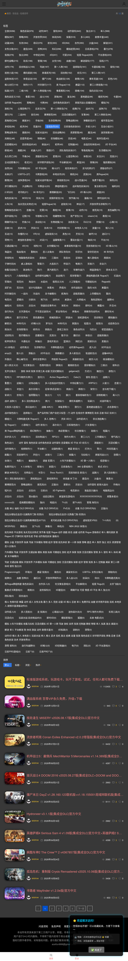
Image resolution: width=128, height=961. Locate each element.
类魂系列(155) (49, 72)
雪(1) (99, 448)
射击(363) (52, 42)
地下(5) (44, 299)
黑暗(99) (58, 96)
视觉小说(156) (11, 72)
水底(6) (44, 281)
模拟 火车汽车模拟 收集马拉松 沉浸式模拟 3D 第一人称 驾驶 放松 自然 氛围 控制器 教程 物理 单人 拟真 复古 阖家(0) (61, 623)
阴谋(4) (69, 317)
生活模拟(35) (105, 150)
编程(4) (8, 305)
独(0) (42, 502)
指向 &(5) (92, 287)
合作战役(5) (76, 287)
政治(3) (8, 329)
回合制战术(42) (29, 144)
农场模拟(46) (57, 138)
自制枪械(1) (102, 394)
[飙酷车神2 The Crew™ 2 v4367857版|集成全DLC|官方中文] (15, 855)
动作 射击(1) (41, 424)
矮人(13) (110, 227)
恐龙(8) (67, 257)
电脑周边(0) (108, 490)
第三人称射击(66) (102, 114)
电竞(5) (8, 299)
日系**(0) (30, 651)
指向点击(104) (96, 90)
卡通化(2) (25, 341)
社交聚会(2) (28, 365)
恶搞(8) (43, 257)
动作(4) (56, 299)
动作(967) (43, 30)
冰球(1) (48, 454)
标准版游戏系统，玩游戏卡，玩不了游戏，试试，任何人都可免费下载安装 (75, 679)
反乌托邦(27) (88, 168)
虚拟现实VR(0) (90, 520)
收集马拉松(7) (11, 269)
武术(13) (22, 227)
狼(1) (68, 394)
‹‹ (38, 908)
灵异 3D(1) (66, 418)
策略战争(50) (11, 132)
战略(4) (8, 317)
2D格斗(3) (35, 323)
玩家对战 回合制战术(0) (30, 617)
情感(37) (50, 150)
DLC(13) (87, 221)
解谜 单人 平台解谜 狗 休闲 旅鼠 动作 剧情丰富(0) (29, 629)
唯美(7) (79, 263)
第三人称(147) (98, 72)
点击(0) (20, 490)
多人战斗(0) (72, 577)
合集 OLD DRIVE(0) (48, 508)
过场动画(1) (34, 383)
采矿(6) (8, 287)
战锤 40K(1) (47, 406)
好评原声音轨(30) (46, 162)
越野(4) (110, 299)
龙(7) (66, 269)
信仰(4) (20, 305)
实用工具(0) (114, 611)
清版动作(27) (106, 168)
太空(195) (56, 60)
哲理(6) (8, 281)
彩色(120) (112, 78)
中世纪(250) (39, 54)
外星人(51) (91, 126)
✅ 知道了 (96, 950)
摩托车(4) (109, 311)
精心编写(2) (22, 359)
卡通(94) (117, 96)
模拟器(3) (112, 317)
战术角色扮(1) (11, 412)
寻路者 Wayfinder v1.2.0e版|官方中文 (51, 890)
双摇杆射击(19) (56, 198)
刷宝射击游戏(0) (67, 496)
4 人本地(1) (26, 466)
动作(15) (83, 209)
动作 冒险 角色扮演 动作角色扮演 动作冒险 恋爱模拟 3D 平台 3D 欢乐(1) (54, 442)
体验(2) (88, 335)
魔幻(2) (76, 335)
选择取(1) (27, 412)
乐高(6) (117, 275)
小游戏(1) (25, 424)
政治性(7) (27, 269)
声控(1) (36, 454)
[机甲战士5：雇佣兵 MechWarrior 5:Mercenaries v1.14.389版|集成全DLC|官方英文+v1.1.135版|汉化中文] (15, 759)
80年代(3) (62, 323)
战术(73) (90, 108)
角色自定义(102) (12, 96)
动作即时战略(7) (43, 275)
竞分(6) (20, 287)
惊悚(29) (94, 162)
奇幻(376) (37, 42)
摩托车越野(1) (75, 400)
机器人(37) (36, 150)
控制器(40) (73, 144)
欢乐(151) (81, 72)
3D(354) (66, 42)
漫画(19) (88, 198)
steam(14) (93, 215)
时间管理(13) (63, 227)
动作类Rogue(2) (76, 347)
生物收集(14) (57, 221)
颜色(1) (112, 371)
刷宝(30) (81, 162)
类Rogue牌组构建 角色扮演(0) (19, 583)
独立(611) (90, 30)
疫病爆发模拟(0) (27, 502)
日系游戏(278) (91, 48)
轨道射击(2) (91, 353)
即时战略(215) (11, 60)
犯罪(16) (44, 209)
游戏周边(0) (36, 478)
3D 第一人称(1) (87, 460)
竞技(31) (114, 156)
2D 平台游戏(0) (103, 645)
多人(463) (85, 36)
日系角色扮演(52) (72, 126)
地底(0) (53, 502)
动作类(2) (24, 347)
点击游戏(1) (112, 406)
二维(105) (23, 90)
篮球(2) (67, 341)
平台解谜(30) (65, 162)
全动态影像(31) (12, 162)
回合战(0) (23, 595)
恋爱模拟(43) (11, 144)
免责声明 (56, 926)
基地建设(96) (86, 96)
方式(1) (88, 371)
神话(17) (80, 204)
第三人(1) (85, 436)
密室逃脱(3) (107, 329)
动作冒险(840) (74, 30)
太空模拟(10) (53, 245)
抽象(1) (49, 430)
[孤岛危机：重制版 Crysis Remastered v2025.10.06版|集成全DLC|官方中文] (15, 874)
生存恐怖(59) (54, 120)
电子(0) (75, 645)
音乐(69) (35, 114)
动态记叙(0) (48, 496)
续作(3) (36, 329)
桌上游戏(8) (26, 263)
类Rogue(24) (102, 174)
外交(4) (112, 305)
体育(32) (88, 156)
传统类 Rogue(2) (59, 359)
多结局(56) (10, 126)
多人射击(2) (74, 353)
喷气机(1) (115, 436)
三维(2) (103, 365)
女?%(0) (36, 526)
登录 (77, 958)
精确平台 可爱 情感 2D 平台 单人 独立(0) (90, 589)
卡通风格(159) (98, 66)
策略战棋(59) (72, 120)
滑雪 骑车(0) (10, 645)
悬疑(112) (79, 84)
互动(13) (9, 233)
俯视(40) (9, 150)
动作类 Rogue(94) (13, 102)
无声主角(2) (10, 371)
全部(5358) (10, 30)
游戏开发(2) (52, 341)
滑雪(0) (88, 629)
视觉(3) (99, 323)
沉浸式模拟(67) (69, 114)
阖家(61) (26, 120)
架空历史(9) (93, 251)
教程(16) (57, 209)
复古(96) (71, 96)
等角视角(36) (87, 150)
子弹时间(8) (10, 263)
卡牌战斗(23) (44, 186)
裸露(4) (100, 305)
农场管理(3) (22, 329)
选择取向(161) (79, 66)
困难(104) (79, 90)
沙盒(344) (93, 42)
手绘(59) (39, 120)
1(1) (59, 394)
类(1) (47, 400)
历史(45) (72, 138)
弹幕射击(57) (90, 120)
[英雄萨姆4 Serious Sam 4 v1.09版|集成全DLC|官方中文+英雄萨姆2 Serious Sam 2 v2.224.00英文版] (15, 836)
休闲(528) (56, 36)
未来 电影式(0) (97, 617)
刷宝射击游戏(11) (26, 239)
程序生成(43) (103, 138)
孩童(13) (96, 227)
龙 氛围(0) (42, 611)
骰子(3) (64, 335)
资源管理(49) (76, 132)
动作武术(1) (82, 418)
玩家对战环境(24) (43, 180)
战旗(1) (95, 472)
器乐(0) (37, 577)
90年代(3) (21, 323)
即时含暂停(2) (39, 359)
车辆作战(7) (78, 269)
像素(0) (109, 478)
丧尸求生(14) (76, 215)
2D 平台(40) (111, 144)
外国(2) (8, 359)
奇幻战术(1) (30, 406)
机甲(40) (59, 144)
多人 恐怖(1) (50, 418)
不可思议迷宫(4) (43, 311)
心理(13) (114, 221)
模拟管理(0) (66, 617)
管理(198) (42, 60)
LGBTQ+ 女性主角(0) (92, 571)
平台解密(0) (81, 583)
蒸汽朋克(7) (52, 269)
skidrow (35, 686)
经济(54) (24, 126)
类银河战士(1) (101, 454)
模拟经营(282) (73, 48)
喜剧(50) (26, 132)
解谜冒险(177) (87, 60)
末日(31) (101, 156)
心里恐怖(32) (72, 156)
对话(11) (44, 239)
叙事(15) (70, 209)
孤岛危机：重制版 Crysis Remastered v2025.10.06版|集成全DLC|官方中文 (75, 871)
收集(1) (72, 454)
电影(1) (20, 460)
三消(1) (60, 454)
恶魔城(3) (39, 335)
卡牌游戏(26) (41, 174)
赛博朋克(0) (10, 484)
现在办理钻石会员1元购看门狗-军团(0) (67, 514)
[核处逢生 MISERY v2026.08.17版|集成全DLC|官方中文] (15, 721)
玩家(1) (91, 400)
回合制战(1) (41, 436)
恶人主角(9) (48, 251)
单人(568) (105, 30)
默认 (7, 664)
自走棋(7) (60, 275)
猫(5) (108, 293)
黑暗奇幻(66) (11, 120)
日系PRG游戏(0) (12, 651)
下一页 (81, 908)
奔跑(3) (48, 329)
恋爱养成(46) (26, 138)
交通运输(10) (11, 245)
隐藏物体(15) (59, 215)
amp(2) (8, 353)
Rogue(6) (106, 281)
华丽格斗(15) (41, 215)
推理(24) (9, 180)
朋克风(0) (41, 484)
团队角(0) (9, 595)
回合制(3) (98, 317)
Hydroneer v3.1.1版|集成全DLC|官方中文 (54, 813)
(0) (117, 520)
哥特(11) (9, 239)
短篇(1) (106, 430)
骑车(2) (115, 365)
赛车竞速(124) (96, 78)
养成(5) (62, 287)
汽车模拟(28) (24, 168)
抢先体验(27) (71, 168)
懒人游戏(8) (93, 257)
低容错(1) (104, 460)
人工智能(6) (74, 281)
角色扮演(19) (11, 198)
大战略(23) (27, 186)
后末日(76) (40, 108)
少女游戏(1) (90, 424)
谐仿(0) (57, 571)
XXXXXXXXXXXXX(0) (91, 496)
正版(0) (55, 484)
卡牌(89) (44, 102)
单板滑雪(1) (63, 406)
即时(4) (88, 305)
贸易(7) (91, 263)
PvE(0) (66, 508)
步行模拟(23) (11, 186)
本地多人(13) (81, 227)
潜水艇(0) (33, 496)
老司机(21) (23, 192)
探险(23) (114, 180)
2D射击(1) (25, 436)
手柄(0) (116, 484)
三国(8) (55, 257)
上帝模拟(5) (95, 293)
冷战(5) (36, 293)
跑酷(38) (22, 150)
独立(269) (23, 54)
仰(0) (97, 577)
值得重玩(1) (34, 394)
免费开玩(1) (10, 466)
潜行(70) (9, 114)
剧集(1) (8, 454)
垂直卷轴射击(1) (83, 394)
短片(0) (8, 490)
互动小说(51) (107, 126)
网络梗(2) (59, 353)
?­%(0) (65, 502)
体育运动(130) (30, 78)
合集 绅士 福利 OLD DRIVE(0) (19, 508)
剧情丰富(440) (101, 36)
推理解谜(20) (56, 192)
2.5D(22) (9, 192)
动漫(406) (9, 42)
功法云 (15, 13)
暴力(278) (108, 48)
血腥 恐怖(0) (22, 577)
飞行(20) (71, 192)
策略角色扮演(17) (13, 209)
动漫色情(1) (57, 448)
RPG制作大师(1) (24, 377)
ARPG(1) (92, 383)
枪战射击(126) (63, 78)
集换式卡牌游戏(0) (13, 589)
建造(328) (27, 48)
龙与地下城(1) (109, 388)
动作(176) (9, 66)
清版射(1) (98, 442)
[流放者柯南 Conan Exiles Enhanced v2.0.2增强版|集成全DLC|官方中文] (15, 740)
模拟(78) (105, 102)
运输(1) (20, 383)
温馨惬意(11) (59, 239)
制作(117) (27, 84)
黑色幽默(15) (114, 209)
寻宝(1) (20, 388)
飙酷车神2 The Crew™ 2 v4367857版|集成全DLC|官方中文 (66, 852)
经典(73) (76, 108)
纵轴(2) (38, 341)
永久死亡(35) (11, 156)
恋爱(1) (117, 383)
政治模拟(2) (108, 359)
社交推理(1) (80, 430)
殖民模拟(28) (109, 162)
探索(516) (71, 36)
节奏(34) (26, 156)
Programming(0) (12, 571)
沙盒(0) (97, 478)
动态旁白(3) (113, 323)
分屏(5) (32, 299)
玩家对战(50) (41, 132)
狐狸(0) (81, 617)
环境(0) (28, 571)
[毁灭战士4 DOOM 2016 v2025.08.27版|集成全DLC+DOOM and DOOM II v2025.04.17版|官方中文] (15, 778)
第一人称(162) (61, 66)
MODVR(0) (10, 526)
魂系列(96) (103, 96)
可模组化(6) (90, 281)
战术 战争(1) (10, 400)
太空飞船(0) (115, 583)
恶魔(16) (30, 209)
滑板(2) (31, 353)
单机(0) (60, 526)
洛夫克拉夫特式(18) (27, 204)
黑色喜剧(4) (38, 317)
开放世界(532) (40, 36)
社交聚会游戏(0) (62, 583)
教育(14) (107, 215)
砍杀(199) (27, 60)
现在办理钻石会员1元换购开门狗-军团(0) (24, 514)
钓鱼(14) (26, 221)
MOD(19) (26, 198)
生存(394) (23, 42)
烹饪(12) (80, 233)
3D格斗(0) (45, 645)
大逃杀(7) (53, 263)
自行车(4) (9, 311)
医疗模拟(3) (24, 335)
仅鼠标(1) (59, 400)
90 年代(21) (38, 192)
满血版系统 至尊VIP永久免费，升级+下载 (54, 698)
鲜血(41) (46, 144)
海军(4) (64, 305)
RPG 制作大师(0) (95, 611)
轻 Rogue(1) (10, 424)
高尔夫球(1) (34, 388)
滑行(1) (77, 406)
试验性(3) (9, 335)
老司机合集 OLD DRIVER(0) (64, 520)
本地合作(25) (59, 174)
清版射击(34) (41, 156)
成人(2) (92, 347)
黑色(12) (66, 233)
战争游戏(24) (24, 180)
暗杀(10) (92, 239)
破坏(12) (93, 233)
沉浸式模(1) (114, 442)
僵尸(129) (46, 78)
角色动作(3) (78, 329)
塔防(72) (116, 108)
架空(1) (93, 388)
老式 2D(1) (103, 466)
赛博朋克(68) (50, 114)
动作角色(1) (10, 448)
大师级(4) (81, 299)
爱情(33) (57, 156)
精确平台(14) (11, 221)
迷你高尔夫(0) (75, 611)
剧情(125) (79, 78)
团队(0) (87, 645)
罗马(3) (49, 323)
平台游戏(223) (105, 54)
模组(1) (8, 418)
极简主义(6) (58, 281)
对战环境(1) (105, 400)
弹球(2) (59, 365)
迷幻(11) (106, 233)
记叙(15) (26, 215)
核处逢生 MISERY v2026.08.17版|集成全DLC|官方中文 (63, 718)
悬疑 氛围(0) (43, 571)
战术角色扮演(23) (80, 186)
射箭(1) (52, 466)
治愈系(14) (73, 221)
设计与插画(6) (35, 287)
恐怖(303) (42, 48)
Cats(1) (77, 377)
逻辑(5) (20, 299)
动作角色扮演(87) (61, 102)
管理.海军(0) (93, 502)
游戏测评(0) (52, 478)
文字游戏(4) (24, 311)
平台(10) (105, 239)
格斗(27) (56, 168)
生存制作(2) (39, 347)
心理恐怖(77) (24, 108)
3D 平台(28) (41, 168)
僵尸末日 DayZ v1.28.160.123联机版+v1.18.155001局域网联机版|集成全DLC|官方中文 (75, 794)
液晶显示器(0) (91, 490)
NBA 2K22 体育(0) (78, 526)
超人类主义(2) (11, 365)
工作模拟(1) (100, 436)
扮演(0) (86, 577)
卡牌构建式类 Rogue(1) (28, 418)
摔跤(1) (81, 388)
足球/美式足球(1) (53, 388)
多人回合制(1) (110, 472)
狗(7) (39, 269)
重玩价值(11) (76, 239)
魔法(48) (92, 132)
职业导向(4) (61, 311)
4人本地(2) (10, 347)
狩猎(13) (100, 221)
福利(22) (116, 186)
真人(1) (116, 394)
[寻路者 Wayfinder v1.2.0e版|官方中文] (15, 893)
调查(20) (101, 192)
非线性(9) (9, 257)
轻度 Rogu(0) (98, 583)
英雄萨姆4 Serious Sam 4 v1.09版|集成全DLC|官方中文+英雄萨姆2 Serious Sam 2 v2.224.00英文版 (75, 833)
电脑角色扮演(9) (26, 257)
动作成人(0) (10, 611)
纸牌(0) (8, 577)
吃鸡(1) (8, 377)
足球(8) (79, 257)
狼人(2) (19, 353)
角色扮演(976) (27, 30)
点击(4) (32, 305)
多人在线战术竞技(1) (55, 383)
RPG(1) (55, 436)
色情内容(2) (45, 365)
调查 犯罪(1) (49, 460)
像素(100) (30, 96)
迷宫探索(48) (107, 132)
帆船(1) (69, 388)
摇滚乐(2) (92, 341)
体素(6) (50, 287)
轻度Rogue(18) (49, 204)
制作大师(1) (70, 436)
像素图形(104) (63, 90)
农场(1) (20, 394)
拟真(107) (9, 90)
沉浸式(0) (9, 617)
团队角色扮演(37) (68, 150)
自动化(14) (40, 221)
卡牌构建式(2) (57, 347)
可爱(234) (67, 54)
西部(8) (107, 257)
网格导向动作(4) (92, 311)
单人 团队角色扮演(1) (15, 478)
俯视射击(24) (63, 180)
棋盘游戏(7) (95, 269)
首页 (8, 13)
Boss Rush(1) (56, 472)
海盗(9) (8, 251)
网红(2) (79, 341)
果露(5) (105, 287)
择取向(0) (112, 571)
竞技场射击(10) (93, 245)
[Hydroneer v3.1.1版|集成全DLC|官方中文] (15, 817)
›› (89, 908)
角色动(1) (9, 442)
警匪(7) (40, 263)
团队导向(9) (64, 251)
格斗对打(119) (11, 84)
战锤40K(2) (107, 353)
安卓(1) (8, 394)
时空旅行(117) (44, 84)
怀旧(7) (67, 263)
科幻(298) (56, 48)
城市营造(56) (107, 120)
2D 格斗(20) (86, 192)
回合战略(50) (59, 132)
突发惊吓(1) (22, 454)
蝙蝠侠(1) (33, 460)
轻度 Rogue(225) (85, 54)
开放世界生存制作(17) (100, 204)
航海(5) (64, 293)
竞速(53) (37, 126)
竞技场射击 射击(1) (77, 472)
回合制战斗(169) (27, 66)
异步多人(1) (10, 436)
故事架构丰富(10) (72, 245)
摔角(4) (75, 311)
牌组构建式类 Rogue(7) (97, 275)
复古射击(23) (100, 186)
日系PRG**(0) (45, 651)
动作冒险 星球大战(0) (98, 484)
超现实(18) (66, 204)
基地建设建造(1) (94, 406)
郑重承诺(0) (112, 496)
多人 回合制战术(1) (31, 400)
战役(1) (8, 388)
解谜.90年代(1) (12, 472)
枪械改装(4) (54, 317)
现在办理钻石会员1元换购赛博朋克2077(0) (25, 520)
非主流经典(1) (99, 418)
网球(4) (76, 305)
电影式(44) (86, 138)
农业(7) (103, 263)
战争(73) (103, 108)
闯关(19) (40, 198)
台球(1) (8, 460)
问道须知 (43, 926)
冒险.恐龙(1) (92, 377)
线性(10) (38, 245)
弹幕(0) (48, 526)
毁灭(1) (41, 377)
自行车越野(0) (28, 645)
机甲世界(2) (10, 341)
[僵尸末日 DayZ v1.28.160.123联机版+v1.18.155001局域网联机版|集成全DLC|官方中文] (15, 797)
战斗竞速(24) (81, 180)
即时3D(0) (51, 617)
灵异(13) (35, 227)
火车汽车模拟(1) (67, 460)
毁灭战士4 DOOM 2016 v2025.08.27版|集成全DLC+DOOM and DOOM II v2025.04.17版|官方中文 (75, 775)
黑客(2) (105, 341)
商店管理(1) (64, 430)
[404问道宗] (64, 4)
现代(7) (8, 275)
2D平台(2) (45, 353)
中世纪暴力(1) (76, 383)
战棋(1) (106, 377)
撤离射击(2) (73, 365)
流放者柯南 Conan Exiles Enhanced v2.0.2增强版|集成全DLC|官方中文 (74, 737)
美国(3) (75, 323)
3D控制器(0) (60, 645)
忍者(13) (9, 227)
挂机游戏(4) (83, 317)
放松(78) (9, 108)
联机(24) (74, 174)
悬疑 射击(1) (74, 448)
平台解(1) (41, 448)
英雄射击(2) (78, 359)
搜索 (51, 958)
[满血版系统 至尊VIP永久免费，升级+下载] (15, 701)
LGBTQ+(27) (24, 174)
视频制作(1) (26, 448)
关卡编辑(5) (50, 293)
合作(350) (79, 42)
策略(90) (31, 102)
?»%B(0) (106, 520)
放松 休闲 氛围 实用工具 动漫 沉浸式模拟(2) (42, 371)
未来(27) (9, 174)
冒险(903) (57, 30)
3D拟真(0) (63, 629)
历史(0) (79, 484)
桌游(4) (68, 299)
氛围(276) (9, 54)
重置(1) (8, 383)
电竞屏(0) (74, 490)
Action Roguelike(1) (59, 377)
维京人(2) (93, 359)
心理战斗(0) (57, 611)
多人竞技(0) (26, 611)
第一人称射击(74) (59, 108)
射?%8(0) (77, 502)
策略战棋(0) (26, 484)
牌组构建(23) (61, 186)
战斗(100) (44, 96)
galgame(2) (74, 371)
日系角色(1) (66, 466)
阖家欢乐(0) (71, 571)
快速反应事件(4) (48, 305)
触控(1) (100, 371)
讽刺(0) (76, 629)
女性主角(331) (11, 48)
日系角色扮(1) (73, 424)
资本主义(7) (111, 269)
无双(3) (52, 335)
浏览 (27, 664)
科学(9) (79, 251)
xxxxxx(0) (9, 502)
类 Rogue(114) (63, 84)
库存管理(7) (75, 275)
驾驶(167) (44, 66)
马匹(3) (93, 329)
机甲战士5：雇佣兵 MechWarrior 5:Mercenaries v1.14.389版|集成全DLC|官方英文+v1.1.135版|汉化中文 (75, 756)
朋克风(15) (97, 209)
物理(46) (42, 138)
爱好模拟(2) (89, 365)
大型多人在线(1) (12, 406)
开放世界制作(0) (53, 577)
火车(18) (9, 204)
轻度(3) (87, 323)
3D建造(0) (60, 589)
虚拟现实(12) (51, 233)
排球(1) (40, 466)
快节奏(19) (74, 198)
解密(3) (8, 323)
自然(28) (9, 168)
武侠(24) (87, 174)
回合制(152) (66, 72)
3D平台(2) (106, 347)
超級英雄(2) (102, 335)
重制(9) (34, 251)
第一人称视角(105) (42, 90)
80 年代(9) (109, 251)
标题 (17, 664)
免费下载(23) (98, 180)
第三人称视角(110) (99, 84)
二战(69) (22, 114)
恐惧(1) (117, 454)
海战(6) (32, 281)
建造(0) (85, 478)
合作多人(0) (44, 583)
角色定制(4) (96, 299)
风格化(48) (10, 138)
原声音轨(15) (11, 215)
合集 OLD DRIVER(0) (85, 508)
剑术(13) (48, 227)
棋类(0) (31, 589)
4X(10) (25, 245)
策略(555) (23, 36)
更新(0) (67, 484)
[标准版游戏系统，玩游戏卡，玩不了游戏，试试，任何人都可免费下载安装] (15, 682)
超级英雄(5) (78, 293)
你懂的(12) (23, 233)
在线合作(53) (52, 126)
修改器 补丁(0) (70, 478)
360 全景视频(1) (85, 466)
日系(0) (44, 490)
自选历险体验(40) (92, 144)
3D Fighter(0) (59, 490)
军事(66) (85, 114)
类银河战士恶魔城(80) (85, 102)
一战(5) (24, 293)
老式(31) (28, 162)
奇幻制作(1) (35, 430)
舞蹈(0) (23, 526)
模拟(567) (9, 36)
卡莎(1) (41, 472)
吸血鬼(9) (21, 251)
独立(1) (48, 394)
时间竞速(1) (112, 448)
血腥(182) (71, 60)
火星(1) (105, 383)
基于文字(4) (22, 317)
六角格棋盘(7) (23, 275)
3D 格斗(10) (111, 245)
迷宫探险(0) (45, 589)
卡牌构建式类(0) (112, 577)
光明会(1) (28, 472)
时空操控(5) (10, 293)
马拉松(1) (85, 454)
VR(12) (36, 233)
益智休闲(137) (11, 78)
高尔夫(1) (57, 424)
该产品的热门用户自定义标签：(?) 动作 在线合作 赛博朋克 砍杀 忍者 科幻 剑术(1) (76, 412)
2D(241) (53, 54)
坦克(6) (20, 281)
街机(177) (103, 60)
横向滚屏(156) (30, 72)
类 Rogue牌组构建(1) (15, 430)
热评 (38, 664)
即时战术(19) (103, 198)
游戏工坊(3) (62, 329)
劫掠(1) (94, 430)
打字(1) (88, 448)
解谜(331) (107, 42)
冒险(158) (114, 66)
